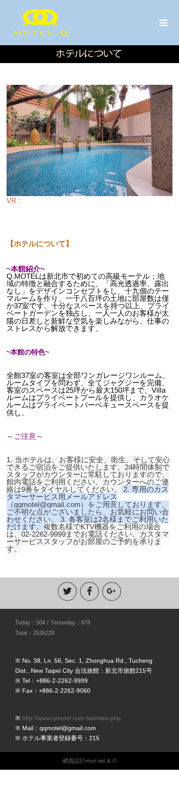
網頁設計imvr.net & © (90, 761)
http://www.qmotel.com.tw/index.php (71, 718)
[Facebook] (89, 591)
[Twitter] (67, 591)
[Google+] (111, 591)
